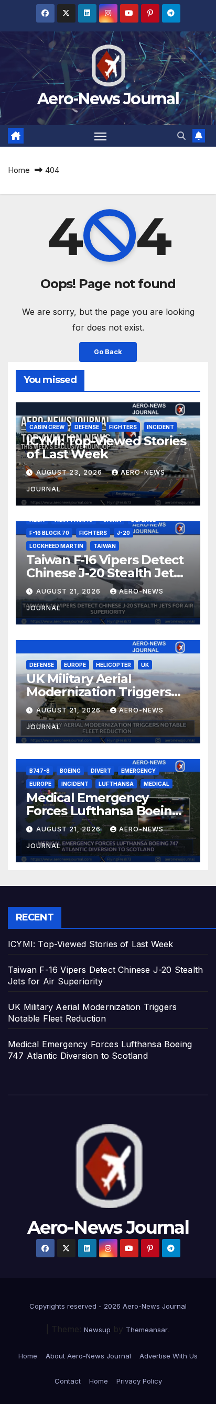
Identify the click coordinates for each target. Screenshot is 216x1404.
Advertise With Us (168, 1356)
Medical (156, 784)
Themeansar (147, 1329)
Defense (86, 427)
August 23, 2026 (70, 472)
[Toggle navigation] (100, 136)
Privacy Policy (139, 1381)
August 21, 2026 (69, 591)
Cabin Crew (46, 427)
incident (160, 427)
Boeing (70, 770)
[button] (181, 135)
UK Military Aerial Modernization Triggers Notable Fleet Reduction (101, 691)
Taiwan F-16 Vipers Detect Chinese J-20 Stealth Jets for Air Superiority (104, 573)
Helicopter (113, 665)
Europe (75, 665)
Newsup (97, 1329)
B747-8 (39, 770)
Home (19, 170)
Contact (68, 1381)
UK (145, 665)
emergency (138, 770)
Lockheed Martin (56, 546)
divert (101, 770)
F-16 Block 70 (49, 533)
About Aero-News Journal (88, 1356)
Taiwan (104, 546)
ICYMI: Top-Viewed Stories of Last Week (106, 447)
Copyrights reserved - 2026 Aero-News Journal (108, 1306)
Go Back (108, 352)
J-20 (123, 533)
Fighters (123, 427)
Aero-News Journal (108, 98)
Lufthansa (116, 784)
